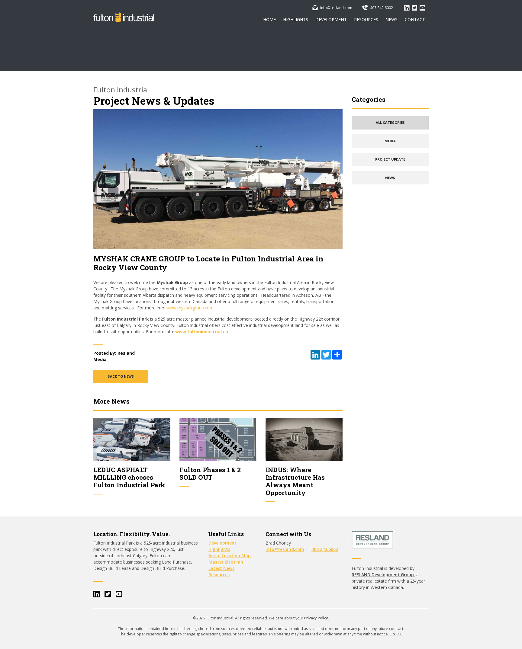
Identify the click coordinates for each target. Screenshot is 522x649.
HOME (269, 19)
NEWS (391, 19)
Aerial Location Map (229, 555)
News (390, 177)
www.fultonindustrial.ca (201, 331)
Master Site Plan (225, 562)
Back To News (121, 376)
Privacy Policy (316, 618)
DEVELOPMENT (331, 19)
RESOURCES (366, 19)
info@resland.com (335, 7)
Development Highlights (222, 546)
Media (100, 359)
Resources (219, 574)
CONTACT (415, 19)
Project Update (390, 159)
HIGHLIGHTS (295, 19)
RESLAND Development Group (383, 574)
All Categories (390, 122)
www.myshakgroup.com (190, 308)
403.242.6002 (381, 7)
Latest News (221, 568)
